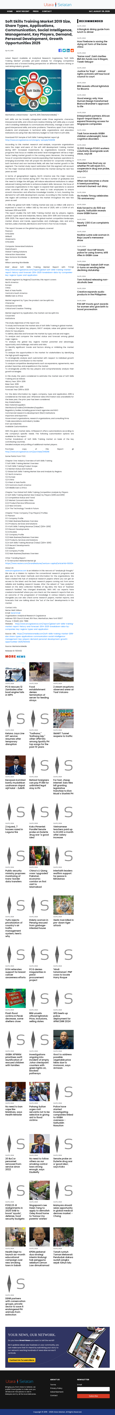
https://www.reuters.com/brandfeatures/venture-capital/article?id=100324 (39, 563)
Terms (53, 1384)
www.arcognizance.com (16, 570)
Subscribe (93, 1396)
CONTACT (47, 11)
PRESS (36, 11)
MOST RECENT (22, 11)
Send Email (15, 613)
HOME (10, 11)
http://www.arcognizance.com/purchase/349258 (27, 451)
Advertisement (56, 1392)
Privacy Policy (56, 1388)
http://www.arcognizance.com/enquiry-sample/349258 (30, 140)
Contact (54, 1395)
